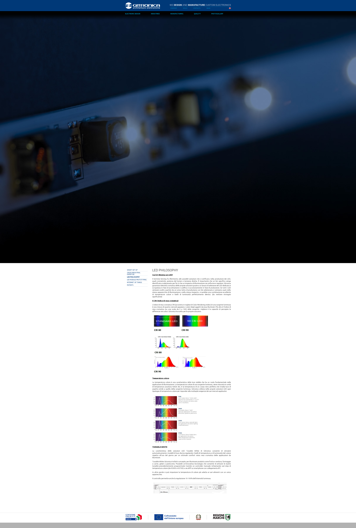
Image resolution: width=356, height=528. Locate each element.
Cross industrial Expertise (133, 273)
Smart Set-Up (132, 270)
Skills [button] (185, 8)
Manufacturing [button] (176, 14)
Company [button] (173, 8)
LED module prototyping (137, 280)
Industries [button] (155, 14)
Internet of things (134, 282)
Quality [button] (197, 14)
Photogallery (217, 14)
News (208, 8)
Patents (130, 285)
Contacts (196, 8)
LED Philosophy (133, 277)
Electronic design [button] (132, 14)
